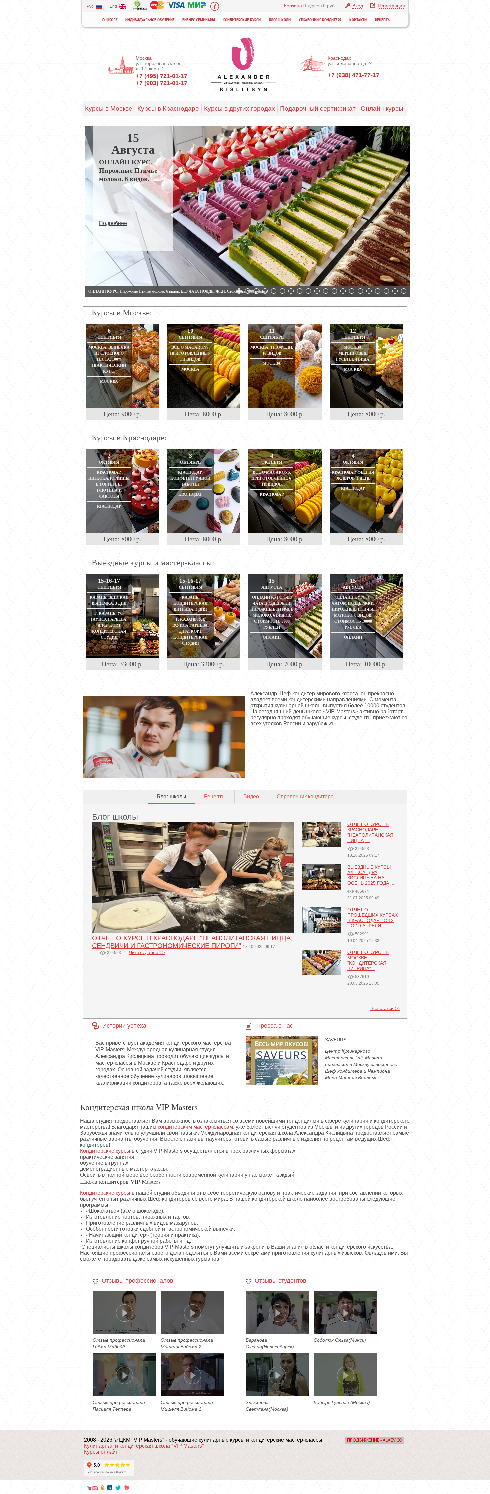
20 (403, 291)
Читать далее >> (147, 952)
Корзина (293, 5)
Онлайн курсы (382, 108)
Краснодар (339, 58)
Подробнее (113, 223)
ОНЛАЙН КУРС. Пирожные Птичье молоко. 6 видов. (128, 170)
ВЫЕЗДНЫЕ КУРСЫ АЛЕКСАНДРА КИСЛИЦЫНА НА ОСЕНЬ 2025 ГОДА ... (370, 875)
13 (343, 291)
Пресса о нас (274, 1025)
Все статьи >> (385, 1008)
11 (325, 291)
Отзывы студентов (280, 1280)
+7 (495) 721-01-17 (161, 76)
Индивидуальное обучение (150, 20)
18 (386, 291)
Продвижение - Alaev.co (374, 1440)
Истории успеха (124, 1025)
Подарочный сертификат (318, 108)
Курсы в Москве (108, 108)
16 (369, 291)
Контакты (358, 20)
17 (377, 291)
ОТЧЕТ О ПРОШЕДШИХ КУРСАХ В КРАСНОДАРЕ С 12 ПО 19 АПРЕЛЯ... (372, 917)
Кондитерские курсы (242, 20)
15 (360, 291)
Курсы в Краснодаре (168, 108)
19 (395, 291)
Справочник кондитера (320, 20)
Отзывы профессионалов (137, 1280)
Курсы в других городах (239, 108)
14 (351, 291)
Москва (144, 58)
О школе (110, 20)
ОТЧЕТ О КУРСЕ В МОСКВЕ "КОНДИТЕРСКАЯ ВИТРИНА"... (368, 960)
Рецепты (383, 20)
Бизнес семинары (198, 20)
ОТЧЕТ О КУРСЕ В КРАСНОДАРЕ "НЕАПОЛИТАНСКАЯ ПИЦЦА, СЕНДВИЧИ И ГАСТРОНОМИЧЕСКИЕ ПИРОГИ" (192, 941)
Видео (251, 796)
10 (317, 291)
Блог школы (280, 20)
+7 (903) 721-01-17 (161, 83)
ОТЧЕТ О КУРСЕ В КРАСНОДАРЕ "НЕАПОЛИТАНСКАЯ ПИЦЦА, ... (370, 832)
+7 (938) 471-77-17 (353, 75)
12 (334, 291)
